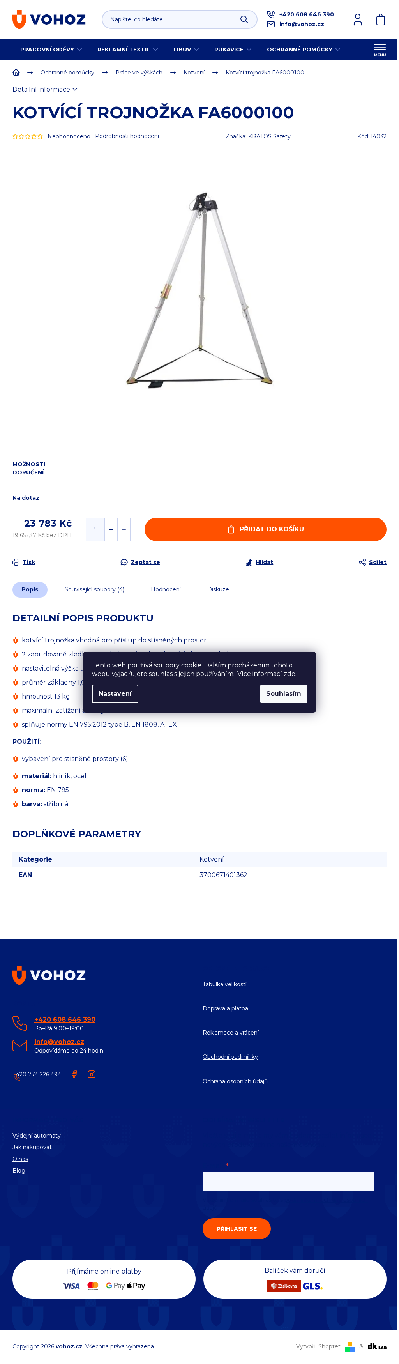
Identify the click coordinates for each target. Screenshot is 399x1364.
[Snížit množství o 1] (110, 529)
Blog (18, 1170)
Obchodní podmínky (230, 1056)
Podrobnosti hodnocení (127, 136)
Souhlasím (283, 693)
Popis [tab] (30, 589)
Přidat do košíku (272, 529)
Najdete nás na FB (74, 1074)
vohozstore (91, 1074)
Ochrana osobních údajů (235, 1081)
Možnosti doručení (28, 468)
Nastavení (115, 693)
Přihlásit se (237, 1228)
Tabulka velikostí (225, 984)
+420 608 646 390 (306, 14)
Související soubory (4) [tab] (94, 589)
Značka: (258, 136)
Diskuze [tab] (218, 589)
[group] (199, 290)
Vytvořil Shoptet (318, 1346)
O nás (20, 1158)
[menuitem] (51, 49)
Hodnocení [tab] (166, 589)
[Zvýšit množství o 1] (124, 529)
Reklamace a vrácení (231, 1032)
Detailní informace (41, 89)
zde (289, 674)
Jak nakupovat (32, 1147)
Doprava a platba (225, 1008)
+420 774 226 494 (36, 1074)
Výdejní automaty (36, 1135)
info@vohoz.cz (301, 24)
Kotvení (212, 859)
